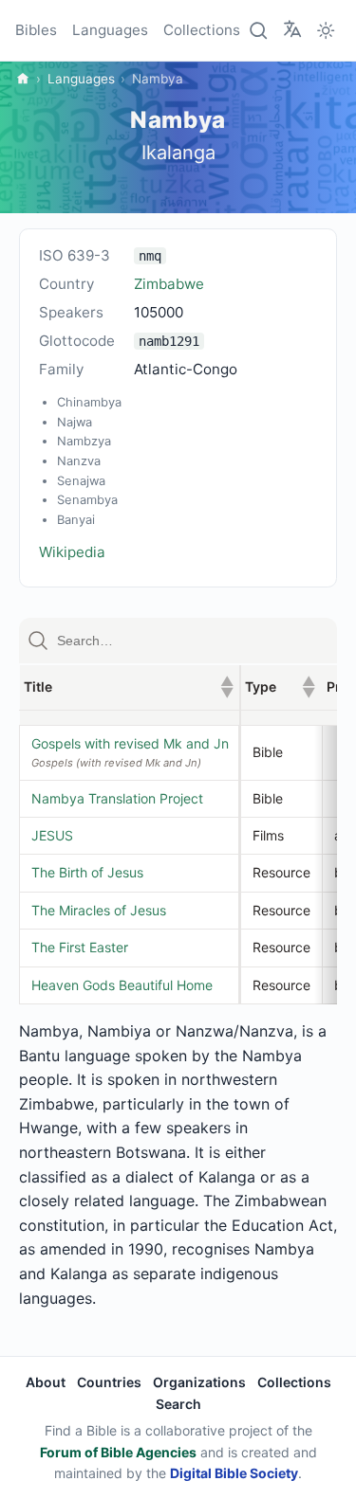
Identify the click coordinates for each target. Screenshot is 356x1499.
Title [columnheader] (129, 686)
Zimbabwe (169, 284)
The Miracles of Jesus (98, 910)
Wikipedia (72, 552)
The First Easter (79, 947)
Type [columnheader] (280, 686)
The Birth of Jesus (87, 872)
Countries (109, 1382)
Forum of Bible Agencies (118, 1452)
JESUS (52, 835)
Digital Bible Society (234, 1473)
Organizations (199, 1382)
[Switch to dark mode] (325, 30)
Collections (201, 30)
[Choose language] (292, 29)
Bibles (36, 30)
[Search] (259, 30)
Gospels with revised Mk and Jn (130, 743)
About (46, 1382)
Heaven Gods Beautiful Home (122, 985)
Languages (110, 30)
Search (178, 1404)
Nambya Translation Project (117, 798)
